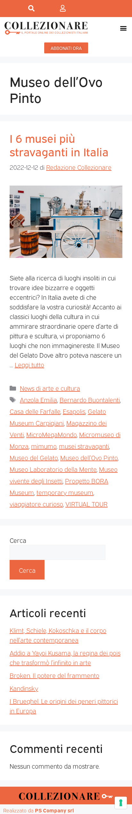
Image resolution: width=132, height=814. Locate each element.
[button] (123, 28)
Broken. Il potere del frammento (54, 675)
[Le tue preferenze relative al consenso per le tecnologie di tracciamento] (121, 803)
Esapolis (74, 411)
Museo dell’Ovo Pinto (89, 457)
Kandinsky (24, 688)
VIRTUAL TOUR (86, 503)
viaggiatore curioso (36, 503)
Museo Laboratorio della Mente (53, 469)
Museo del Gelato (34, 457)
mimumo (43, 446)
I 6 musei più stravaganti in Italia (59, 144)
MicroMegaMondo (51, 434)
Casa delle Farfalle (35, 411)
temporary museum (65, 492)
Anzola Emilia (38, 399)
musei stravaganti (84, 446)
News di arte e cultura (50, 388)
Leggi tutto (29, 364)
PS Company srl (54, 810)
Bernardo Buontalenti (90, 399)
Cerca (18, 540)
